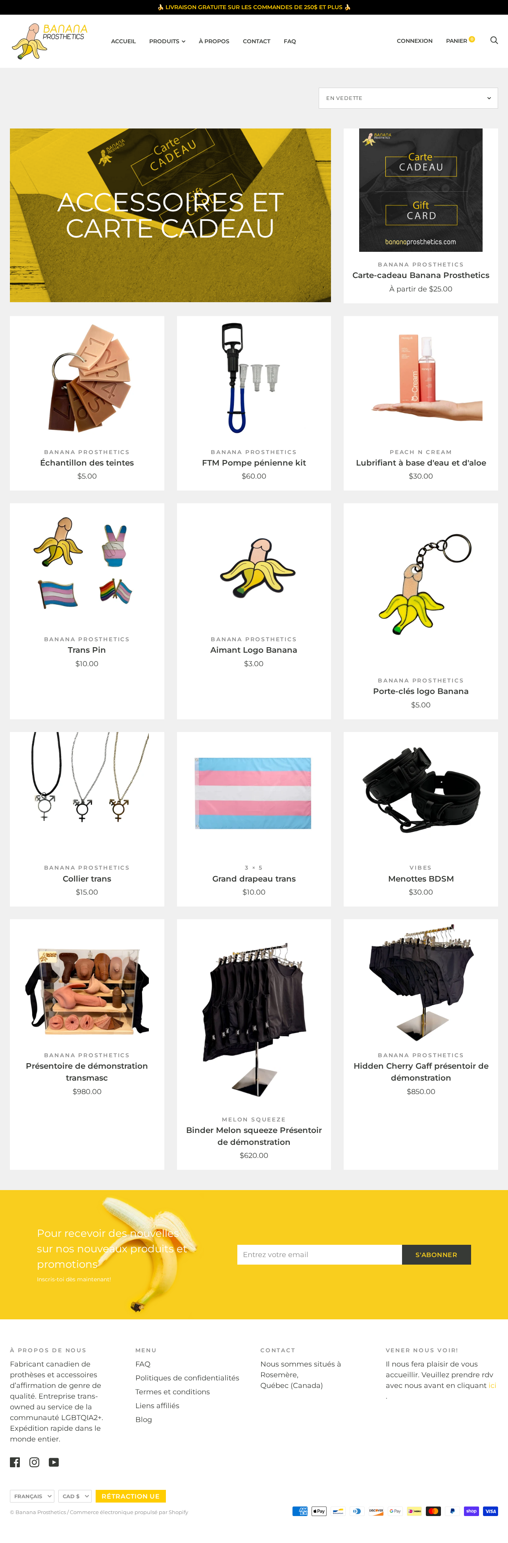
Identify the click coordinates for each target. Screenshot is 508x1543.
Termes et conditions (172, 1392)
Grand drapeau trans (254, 879)
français (28, 1496)
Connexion (415, 40)
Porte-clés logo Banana (421, 691)
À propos (214, 41)
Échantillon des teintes (87, 463)
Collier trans (87, 879)
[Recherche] (494, 40)
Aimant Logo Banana (253, 650)
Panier (459, 40)
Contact (256, 41)
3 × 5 (254, 867)
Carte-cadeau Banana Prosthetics (420, 275)
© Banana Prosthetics (38, 1512)
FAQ (290, 41)
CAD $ (71, 1496)
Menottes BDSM (421, 879)
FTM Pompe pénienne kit (254, 463)
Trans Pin (87, 650)
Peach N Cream (421, 452)
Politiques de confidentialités (187, 1378)
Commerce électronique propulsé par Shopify (129, 1512)
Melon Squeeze (254, 1119)
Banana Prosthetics (421, 264)
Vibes (421, 867)
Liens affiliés (157, 1405)
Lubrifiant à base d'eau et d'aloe (421, 463)
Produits (164, 41)
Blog (143, 1419)
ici (492, 1385)
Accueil (123, 41)
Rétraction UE (131, 1496)
